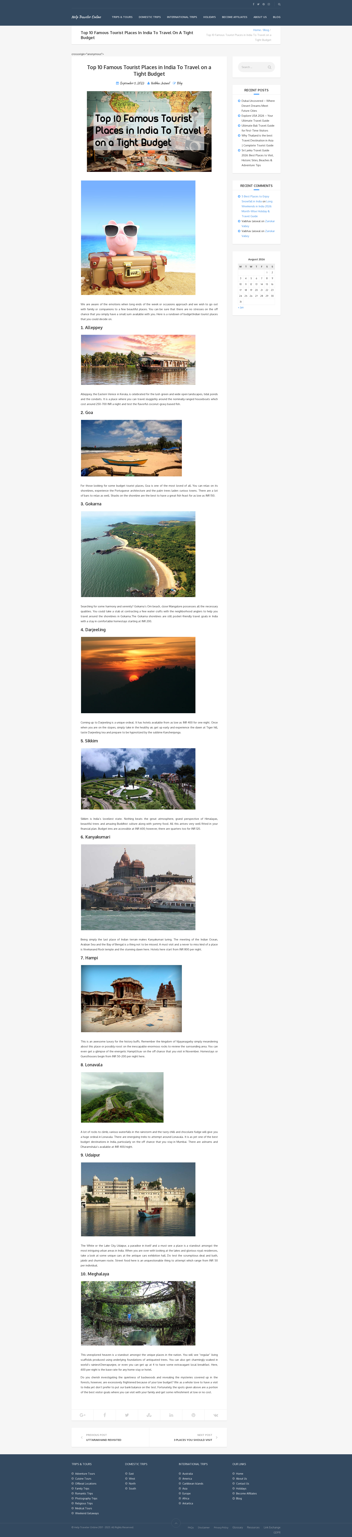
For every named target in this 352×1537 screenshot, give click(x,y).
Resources (253, 1527)
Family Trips (82, 1488)
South (132, 1488)
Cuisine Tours (83, 1478)
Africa (185, 1498)
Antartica (187, 1503)
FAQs (191, 1527)
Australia (187, 1473)
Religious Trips (84, 1503)
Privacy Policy (221, 1527)
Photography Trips (86, 1498)
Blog (276, 17)
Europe (186, 1493)
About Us (260, 17)
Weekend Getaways (87, 1513)
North (132, 1483)
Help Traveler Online (86, 16)
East (131, 1473)
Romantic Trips (84, 1493)
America (187, 1478)
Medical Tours (83, 1508)
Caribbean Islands (192, 1483)
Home (257, 30)
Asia (184, 1488)
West (132, 1478)
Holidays (209, 17)
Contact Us (242, 1483)
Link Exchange (272, 1527)
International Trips (182, 17)
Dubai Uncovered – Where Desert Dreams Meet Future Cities (258, 105)
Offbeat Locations (85, 1483)
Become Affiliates (234, 17)
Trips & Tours (122, 17)
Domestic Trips (150, 17)
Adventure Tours (85, 1473)
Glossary (237, 1527)
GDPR (277, 1532)
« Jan (241, 307)
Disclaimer (204, 1527)
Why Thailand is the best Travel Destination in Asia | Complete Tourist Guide (258, 140)
